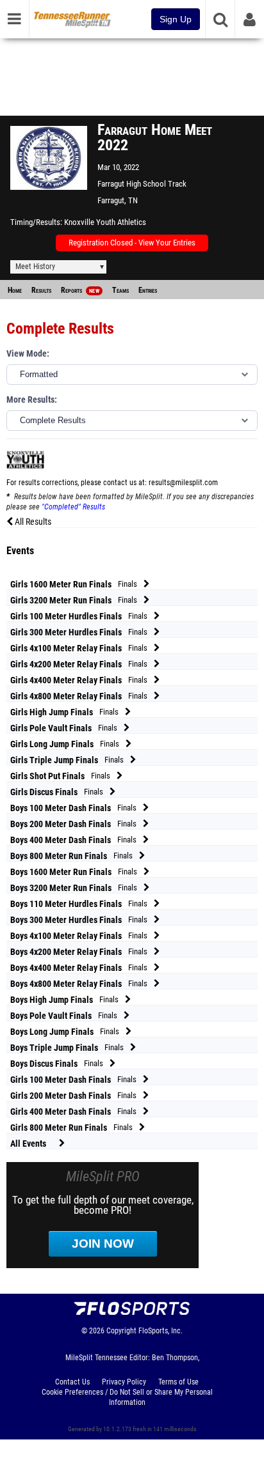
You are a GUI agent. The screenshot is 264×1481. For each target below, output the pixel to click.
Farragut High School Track (141, 184)
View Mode (26, 353)
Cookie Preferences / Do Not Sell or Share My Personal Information (127, 1397)
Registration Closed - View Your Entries (132, 242)
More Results (30, 399)
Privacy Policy (124, 1381)
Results (41, 290)
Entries (147, 290)
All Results (32, 521)
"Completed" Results (73, 506)
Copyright (121, 1330)
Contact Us (72, 1381)
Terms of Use (178, 1381)
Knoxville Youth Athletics (105, 222)
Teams (120, 290)
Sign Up (176, 19)
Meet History (35, 266)
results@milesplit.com (183, 482)
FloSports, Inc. (160, 1330)
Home (15, 290)
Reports (80, 290)
